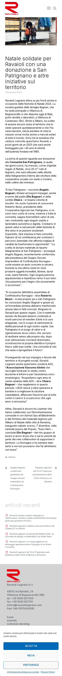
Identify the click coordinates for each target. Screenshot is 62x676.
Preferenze (31, 665)
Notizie (12, 457)
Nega (31, 655)
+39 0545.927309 (22, 598)
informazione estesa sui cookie (23, 672)
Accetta (31, 646)
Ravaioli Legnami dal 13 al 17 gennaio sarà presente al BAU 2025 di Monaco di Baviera (42, 474)
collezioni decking (18, 623)
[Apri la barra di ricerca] (54, 8)
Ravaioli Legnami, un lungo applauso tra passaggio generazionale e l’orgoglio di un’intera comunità (28, 544)
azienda (12, 620)
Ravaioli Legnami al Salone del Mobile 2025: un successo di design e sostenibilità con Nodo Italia (29, 535)
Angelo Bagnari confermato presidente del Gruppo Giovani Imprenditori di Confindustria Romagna (17, 478)
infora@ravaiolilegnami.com (24, 605)
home (10, 617)
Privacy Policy (48, 672)
